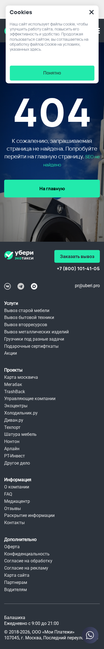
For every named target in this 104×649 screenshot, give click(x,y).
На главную (52, 189)
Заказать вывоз (77, 256)
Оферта (12, 546)
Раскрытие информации (29, 515)
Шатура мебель (20, 434)
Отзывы (12, 508)
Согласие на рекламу (26, 568)
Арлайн (11, 448)
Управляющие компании (29, 398)
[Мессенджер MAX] (34, 286)
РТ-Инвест (14, 456)
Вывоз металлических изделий (36, 331)
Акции (10, 353)
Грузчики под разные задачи (34, 339)
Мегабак (13, 384)
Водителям (15, 589)
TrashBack (14, 391)
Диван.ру (13, 420)
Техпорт (12, 427)
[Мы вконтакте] (7, 286)
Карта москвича (21, 377)
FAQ (8, 494)
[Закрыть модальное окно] (91, 12)
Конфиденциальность (27, 554)
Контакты (14, 522)
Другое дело (17, 463)
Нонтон (11, 441)
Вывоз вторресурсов (25, 324)
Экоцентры (15, 405)
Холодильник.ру (21, 413)
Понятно (52, 73)
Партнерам (15, 582)
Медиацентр (17, 501)
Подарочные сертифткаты (31, 346)
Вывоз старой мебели (26, 310)
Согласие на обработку (28, 560)
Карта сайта (16, 575)
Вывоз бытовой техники (29, 317)
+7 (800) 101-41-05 (78, 269)
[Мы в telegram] (20, 286)
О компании (16, 487)
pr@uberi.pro (87, 285)
